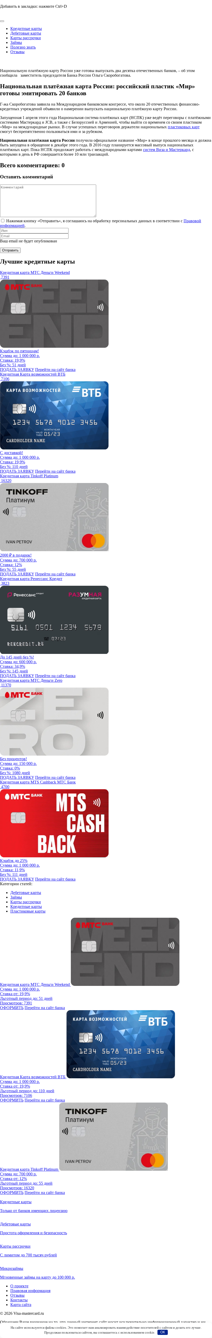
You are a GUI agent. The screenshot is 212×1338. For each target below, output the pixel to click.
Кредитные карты (26, 28)
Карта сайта (20, 1304)
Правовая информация (30, 1290)
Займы (16, 42)
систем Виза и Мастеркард (166, 149)
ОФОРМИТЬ (12, 1008)
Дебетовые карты (25, 33)
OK (162, 1332)
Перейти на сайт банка (55, 369)
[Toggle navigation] (2, 21)
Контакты (19, 1300)
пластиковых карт (184, 127)
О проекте (19, 1286)
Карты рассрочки (25, 38)
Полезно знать (23, 47)
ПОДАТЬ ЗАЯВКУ (17, 369)
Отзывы (17, 52)
